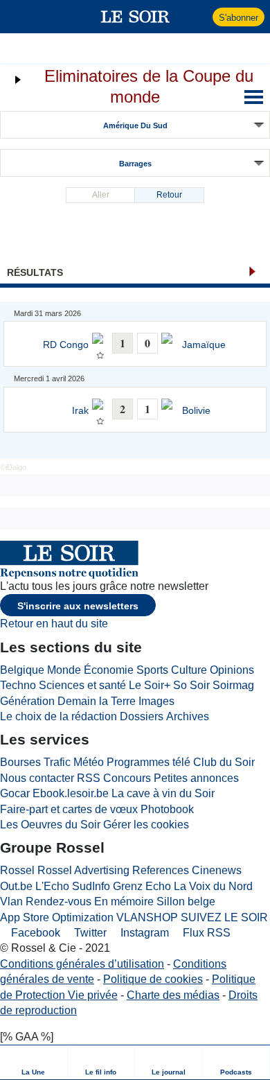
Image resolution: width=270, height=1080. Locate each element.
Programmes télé (148, 762)
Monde (64, 670)
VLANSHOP (147, 917)
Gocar (15, 793)
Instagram (143, 933)
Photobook (167, 809)
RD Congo (66, 344)
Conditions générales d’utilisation (82, 964)
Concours (127, 778)
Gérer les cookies (146, 824)
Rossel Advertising (83, 870)
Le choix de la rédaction (58, 716)
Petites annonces (196, 778)
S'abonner (238, 17)
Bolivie (196, 410)
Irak (80, 410)
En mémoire (124, 901)
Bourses (20, 762)
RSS (88, 778)
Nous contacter (37, 778)
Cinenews (217, 870)
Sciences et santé (82, 685)
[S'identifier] (200, 17)
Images (156, 701)
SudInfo (91, 886)
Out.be (16, 886)
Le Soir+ (149, 685)
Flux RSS (205, 933)
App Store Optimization (57, 917)
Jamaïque (204, 344)
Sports (152, 670)
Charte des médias (173, 995)
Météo (88, 762)
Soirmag (233, 685)
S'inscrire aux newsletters (77, 605)
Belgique (22, 670)
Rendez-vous (58, 901)
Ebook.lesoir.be (71, 793)
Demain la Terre (96, 701)
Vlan (11, 901)
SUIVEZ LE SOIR (224, 917)
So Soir (191, 685)
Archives (187, 716)
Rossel (17, 870)
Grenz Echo (142, 886)
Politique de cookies (153, 979)
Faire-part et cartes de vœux (69, 809)
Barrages (135, 163)
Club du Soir (224, 762)
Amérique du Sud (135, 125)
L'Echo (52, 886)
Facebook (34, 933)
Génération (27, 701)
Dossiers (141, 716)
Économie (109, 670)
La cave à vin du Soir (163, 793)
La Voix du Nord (213, 886)
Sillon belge (185, 901)
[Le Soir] (135, 16)
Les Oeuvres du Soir (50, 824)
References (160, 870)
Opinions (232, 670)
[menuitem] (34, 1062)
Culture (189, 670)
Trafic (57, 762)
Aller (100, 195)
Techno (18, 685)
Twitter (89, 933)
